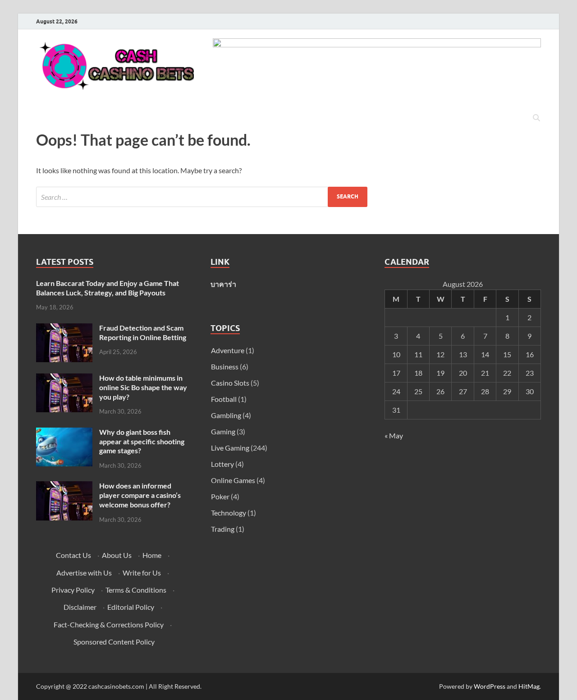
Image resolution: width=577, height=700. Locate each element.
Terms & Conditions (135, 589)
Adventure (227, 350)
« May (394, 435)
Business (224, 366)
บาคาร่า (223, 284)
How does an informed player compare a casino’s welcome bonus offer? (140, 495)
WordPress (489, 686)
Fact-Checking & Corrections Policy (109, 624)
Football (224, 399)
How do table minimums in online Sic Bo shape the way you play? (143, 387)
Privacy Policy (73, 589)
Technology (228, 512)
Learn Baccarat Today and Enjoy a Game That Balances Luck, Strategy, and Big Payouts (107, 288)
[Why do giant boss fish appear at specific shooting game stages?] (64, 432)
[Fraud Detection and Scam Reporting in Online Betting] (64, 328)
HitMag (529, 686)
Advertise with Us (84, 572)
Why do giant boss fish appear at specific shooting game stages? (141, 441)
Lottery (222, 464)
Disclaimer (80, 607)
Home (151, 555)
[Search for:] (201, 197)
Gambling (226, 415)
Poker (220, 496)
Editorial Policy (130, 607)
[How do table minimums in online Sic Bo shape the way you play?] (64, 378)
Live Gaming (230, 447)
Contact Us (73, 555)
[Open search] (536, 118)
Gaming (223, 431)
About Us (117, 555)
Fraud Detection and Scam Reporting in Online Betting (142, 332)
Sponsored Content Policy (114, 641)
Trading (222, 529)
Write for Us (142, 572)
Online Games (233, 480)
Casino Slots (230, 382)
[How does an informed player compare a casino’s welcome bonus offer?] (64, 486)
